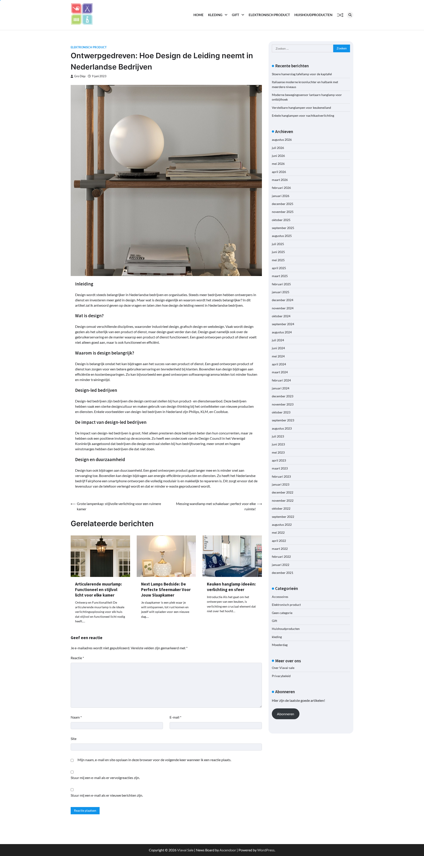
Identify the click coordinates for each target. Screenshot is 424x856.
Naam (76, 717)
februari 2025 (281, 284)
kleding (215, 15)
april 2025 (279, 268)
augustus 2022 (282, 524)
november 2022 (282, 500)
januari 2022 (280, 565)
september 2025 (283, 228)
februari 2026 (281, 188)
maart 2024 (280, 372)
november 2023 (282, 404)
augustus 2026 (282, 140)
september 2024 (283, 324)
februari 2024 (281, 380)
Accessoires (280, 597)
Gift (235, 15)
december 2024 (282, 300)
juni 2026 (278, 156)
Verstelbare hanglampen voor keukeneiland (301, 107)
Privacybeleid (281, 676)
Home (198, 15)
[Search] (350, 15)
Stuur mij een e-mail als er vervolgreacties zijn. (105, 777)
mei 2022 (278, 533)
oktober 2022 (281, 509)
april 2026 (279, 172)
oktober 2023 (281, 412)
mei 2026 (278, 164)
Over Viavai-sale (283, 668)
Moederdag (280, 645)
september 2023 (283, 420)
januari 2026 (280, 196)
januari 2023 (280, 484)
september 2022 (283, 516)
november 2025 (282, 212)
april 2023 (279, 460)
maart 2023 (280, 468)
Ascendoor (228, 850)
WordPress (265, 850)
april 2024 (279, 364)
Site (73, 738)
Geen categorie (282, 613)
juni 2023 (278, 444)
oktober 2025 (281, 220)
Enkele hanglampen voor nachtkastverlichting (303, 116)
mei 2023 (278, 452)
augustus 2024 (282, 332)
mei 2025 (278, 260)
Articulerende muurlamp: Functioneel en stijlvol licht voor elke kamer (98, 589)
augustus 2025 (282, 236)
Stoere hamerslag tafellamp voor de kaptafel (302, 74)
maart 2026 (280, 180)
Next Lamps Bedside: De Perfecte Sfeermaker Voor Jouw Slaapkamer (166, 589)
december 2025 (282, 204)
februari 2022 (281, 557)
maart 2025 (280, 276)
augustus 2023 (282, 428)
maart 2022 (280, 548)
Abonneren (285, 714)
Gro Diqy (80, 76)
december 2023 (282, 396)
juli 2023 (278, 436)
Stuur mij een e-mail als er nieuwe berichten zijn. (107, 795)
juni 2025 (278, 252)
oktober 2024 (281, 316)
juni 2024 (278, 348)
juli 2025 (278, 244)
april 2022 (279, 541)
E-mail (175, 717)
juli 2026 (278, 148)
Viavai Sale (185, 850)
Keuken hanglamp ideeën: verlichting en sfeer (231, 586)
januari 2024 (280, 388)
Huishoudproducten (313, 15)
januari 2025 (280, 292)
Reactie (77, 658)
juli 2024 (278, 340)
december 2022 (282, 492)
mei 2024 (278, 356)
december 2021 (282, 572)
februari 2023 (281, 476)
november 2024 (282, 308)
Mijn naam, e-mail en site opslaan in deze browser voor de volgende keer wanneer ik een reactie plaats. (154, 760)
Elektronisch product (269, 15)
